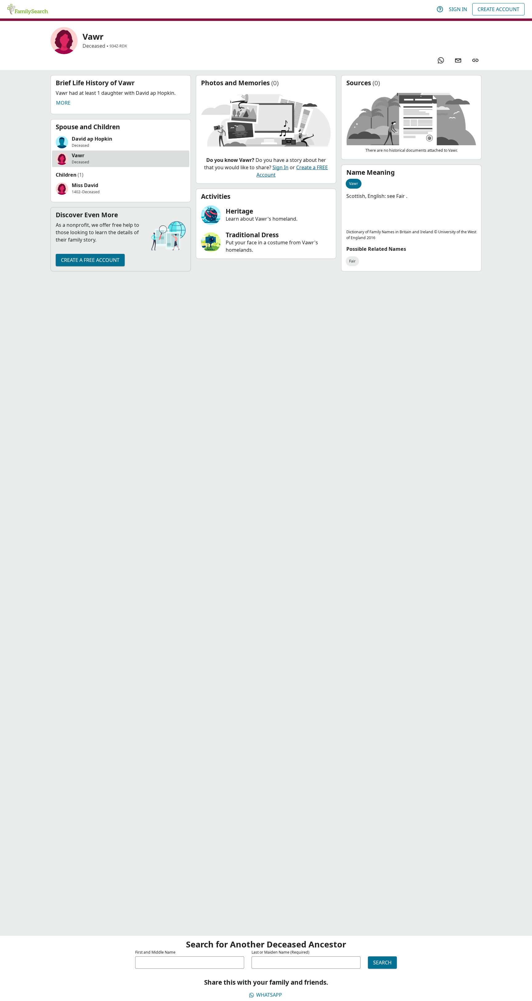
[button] (120, 142)
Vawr (353, 183)
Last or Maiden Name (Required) (280, 952)
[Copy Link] (475, 60)
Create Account (498, 9)
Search (382, 962)
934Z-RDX (118, 46)
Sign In (458, 9)
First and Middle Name (155, 952)
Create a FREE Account (90, 260)
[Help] (440, 9)
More (63, 102)
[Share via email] (458, 60)
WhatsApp (269, 994)
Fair (352, 261)
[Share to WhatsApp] (441, 60)
